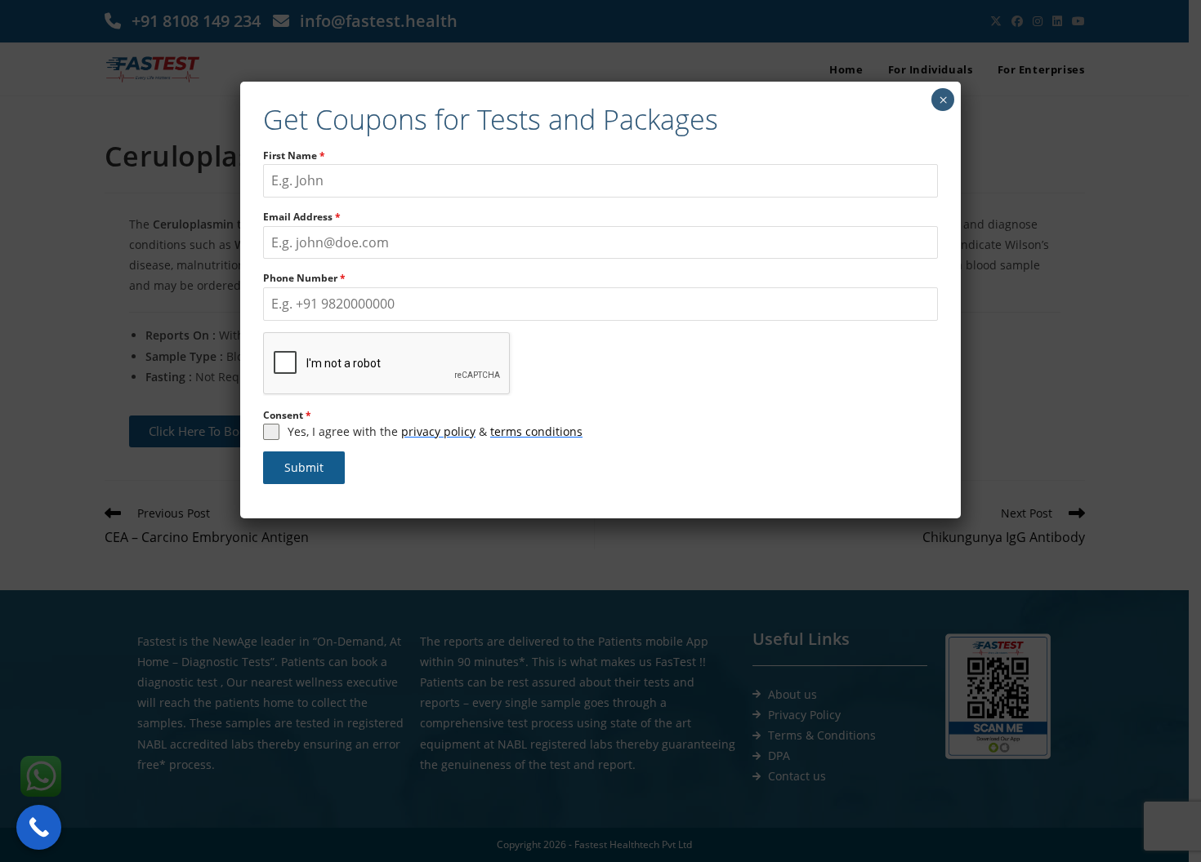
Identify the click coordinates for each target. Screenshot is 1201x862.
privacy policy (438, 431)
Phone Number (304, 278)
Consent (287, 415)
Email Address (302, 217)
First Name (294, 155)
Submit (304, 467)
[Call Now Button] (38, 827)
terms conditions (536, 431)
